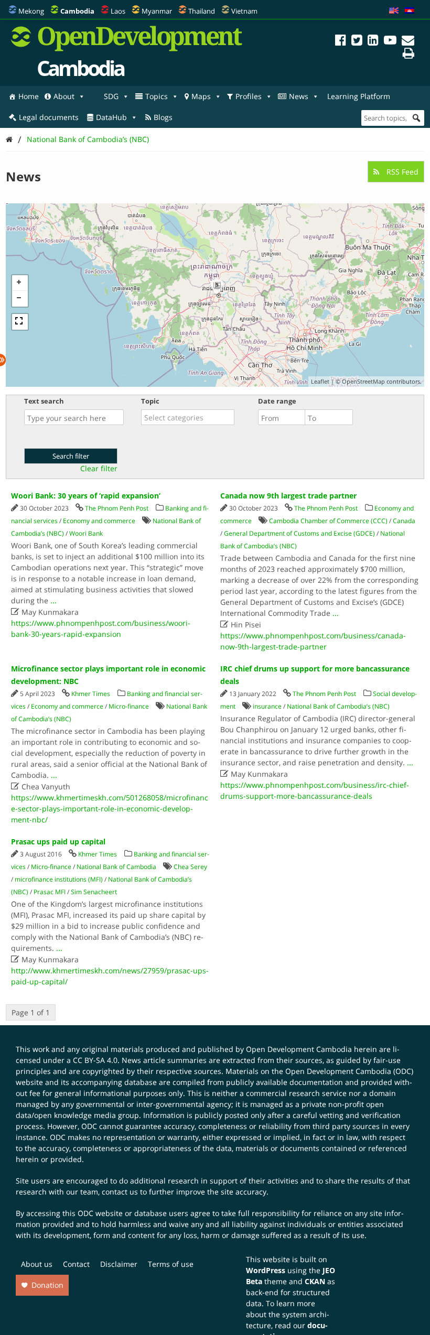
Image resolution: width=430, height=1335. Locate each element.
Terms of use (171, 1264)
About (63, 96)
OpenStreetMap (363, 381)
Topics (156, 96)
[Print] (408, 55)
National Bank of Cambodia (116, 866)
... (53, 600)
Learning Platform (358, 96)
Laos (118, 11)
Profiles (248, 96)
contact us (120, 1192)
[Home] (9, 139)
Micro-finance (129, 706)
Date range (277, 401)
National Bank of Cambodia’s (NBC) (88, 139)
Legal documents (49, 117)
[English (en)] (394, 11)
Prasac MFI (50, 891)
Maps (201, 96)
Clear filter (98, 468)
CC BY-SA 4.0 (95, 1060)
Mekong (31, 11)
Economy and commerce (99, 520)
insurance (267, 706)
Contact (76, 1264)
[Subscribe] (408, 42)
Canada (404, 520)
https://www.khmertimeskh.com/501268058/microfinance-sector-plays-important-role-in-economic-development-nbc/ (109, 808)
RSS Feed (401, 172)
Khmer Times (90, 693)
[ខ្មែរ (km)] (409, 11)
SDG (111, 96)
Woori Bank (86, 533)
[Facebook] (340, 42)
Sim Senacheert (94, 891)
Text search (44, 401)
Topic (150, 401)
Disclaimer (118, 1264)
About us (36, 1264)
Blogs (163, 117)
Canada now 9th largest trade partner (288, 496)
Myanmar (157, 11)
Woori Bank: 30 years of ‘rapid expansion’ (85, 496)
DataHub (111, 117)
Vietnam (244, 11)
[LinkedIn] (373, 42)
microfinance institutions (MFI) (59, 879)
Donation (47, 1285)
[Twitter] (356, 42)
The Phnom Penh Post (116, 508)
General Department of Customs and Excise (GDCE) (299, 533)
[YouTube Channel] (390, 42)
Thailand (201, 11)
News (298, 96)
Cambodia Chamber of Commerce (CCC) (328, 520)
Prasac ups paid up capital (58, 841)
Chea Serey (190, 866)
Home (28, 96)
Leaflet (320, 381)
